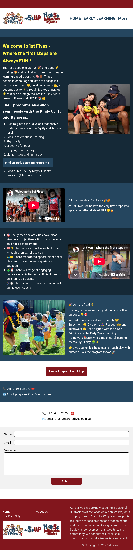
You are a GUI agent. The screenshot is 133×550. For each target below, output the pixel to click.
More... (124, 18)
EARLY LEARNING (99, 18)
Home (7, 511)
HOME (75, 18)
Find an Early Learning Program (26, 162)
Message (10, 450)
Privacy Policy (11, 516)
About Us (42, 511)
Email (7, 442)
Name (8, 434)
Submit (66, 481)
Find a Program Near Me (65, 371)
